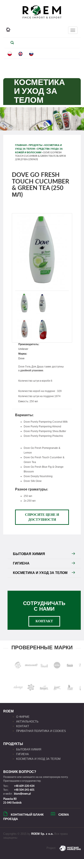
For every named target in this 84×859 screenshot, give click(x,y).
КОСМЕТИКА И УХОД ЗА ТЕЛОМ (40, 573)
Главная (21, 145)
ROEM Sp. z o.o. (42, 833)
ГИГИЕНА (21, 563)
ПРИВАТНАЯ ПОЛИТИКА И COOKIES (41, 731)
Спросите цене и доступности (42, 517)
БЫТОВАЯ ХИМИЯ (29, 554)
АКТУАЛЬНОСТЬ (27, 721)
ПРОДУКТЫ (35, 145)
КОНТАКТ (44, 621)
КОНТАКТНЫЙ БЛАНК (27, 814)
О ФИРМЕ (23, 716)
